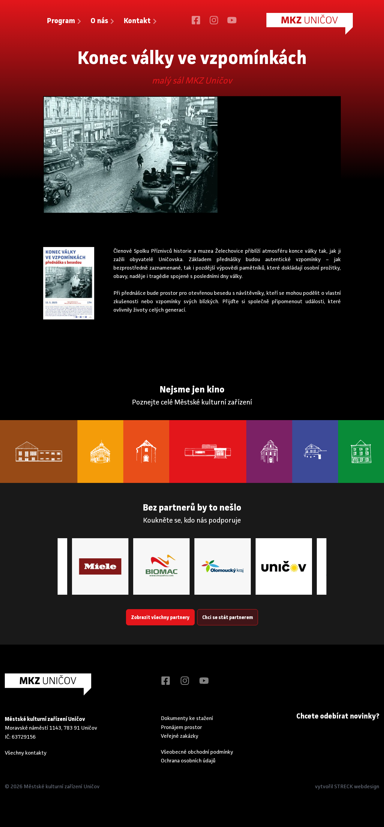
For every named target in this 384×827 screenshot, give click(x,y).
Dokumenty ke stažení (187, 718)
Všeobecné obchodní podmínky (197, 752)
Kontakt (137, 21)
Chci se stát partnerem (227, 617)
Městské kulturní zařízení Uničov (62, 786)
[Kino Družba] (208, 451)
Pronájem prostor (181, 727)
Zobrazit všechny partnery (160, 617)
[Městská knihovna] (100, 451)
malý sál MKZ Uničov (192, 81)
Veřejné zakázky (179, 736)
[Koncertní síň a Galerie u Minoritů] (269, 451)
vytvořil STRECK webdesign (347, 786)
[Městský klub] (38, 451)
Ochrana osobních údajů (188, 761)
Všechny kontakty (25, 753)
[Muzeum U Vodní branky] (146, 451)
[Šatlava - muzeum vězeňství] (315, 451)
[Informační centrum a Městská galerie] (361, 451)
